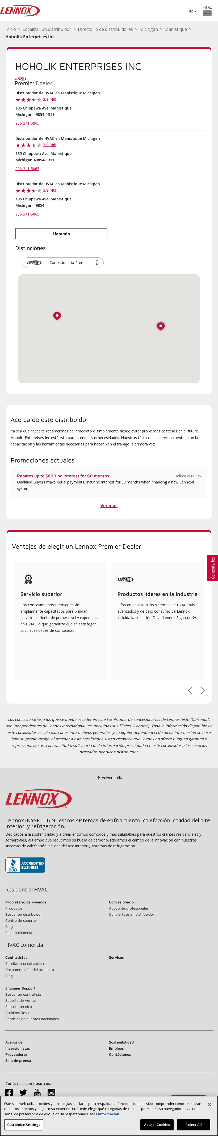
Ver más (109, 505)
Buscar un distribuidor (23, 914)
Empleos (116, 1048)
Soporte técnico (18, 1006)
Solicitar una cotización (24, 963)
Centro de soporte (20, 920)
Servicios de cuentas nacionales (32, 1018)
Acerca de (14, 1042)
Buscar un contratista (23, 994)
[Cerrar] (209, 1104)
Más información (104, 1114)
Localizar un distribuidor (47, 29)
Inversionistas (17, 1048)
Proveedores (16, 1054)
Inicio (10, 29)
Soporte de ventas (20, 1000)
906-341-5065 (27, 123)
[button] (97, 263)
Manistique (176, 29)
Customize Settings (23, 1124)
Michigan (149, 29)
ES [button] (191, 11)
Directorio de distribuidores (105, 29)
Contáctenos (120, 1054)
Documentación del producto (29, 969)
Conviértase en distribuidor (131, 914)
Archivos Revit (17, 1012)
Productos (13, 908)
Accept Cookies (157, 1124)
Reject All (194, 1124)
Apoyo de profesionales (129, 908)
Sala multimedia (18, 932)
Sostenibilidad (121, 1042)
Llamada (61, 233)
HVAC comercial (24, 945)
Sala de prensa (18, 1060)
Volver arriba (112, 777)
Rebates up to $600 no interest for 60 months (63, 475)
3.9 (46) (49, 99)
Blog (9, 926)
